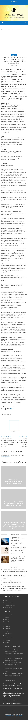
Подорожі (7, 626)
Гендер (7, 617)
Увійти (6, 600)
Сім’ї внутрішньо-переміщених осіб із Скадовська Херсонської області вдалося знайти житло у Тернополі (14, 525)
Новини (14, 55)
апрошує (5, 74)
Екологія (7, 619)
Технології (7, 640)
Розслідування (8, 633)
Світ (6, 635)
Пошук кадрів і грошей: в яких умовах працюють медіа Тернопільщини (18, 558)
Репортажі (7, 631)
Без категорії (8, 615)
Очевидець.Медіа (14, 14)
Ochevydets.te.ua (10, 715)
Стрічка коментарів (10, 605)
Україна (7, 642)
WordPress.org (8, 607)
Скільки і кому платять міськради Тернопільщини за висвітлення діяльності (14, 585)
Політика (7, 628)
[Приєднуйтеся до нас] (14, 3)
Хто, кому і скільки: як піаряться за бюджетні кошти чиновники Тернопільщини (15, 589)
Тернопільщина (9, 638)
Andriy (14, 431)
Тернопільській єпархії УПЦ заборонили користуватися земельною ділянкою (13, 503)
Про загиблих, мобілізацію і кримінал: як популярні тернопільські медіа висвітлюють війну (18, 540)
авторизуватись (5, 456)
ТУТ (11, 408)
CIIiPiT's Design (18, 715)
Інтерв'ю (7, 621)
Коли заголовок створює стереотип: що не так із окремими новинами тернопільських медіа (18, 549)
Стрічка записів (9, 603)
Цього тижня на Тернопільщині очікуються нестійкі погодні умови (13, 481)
